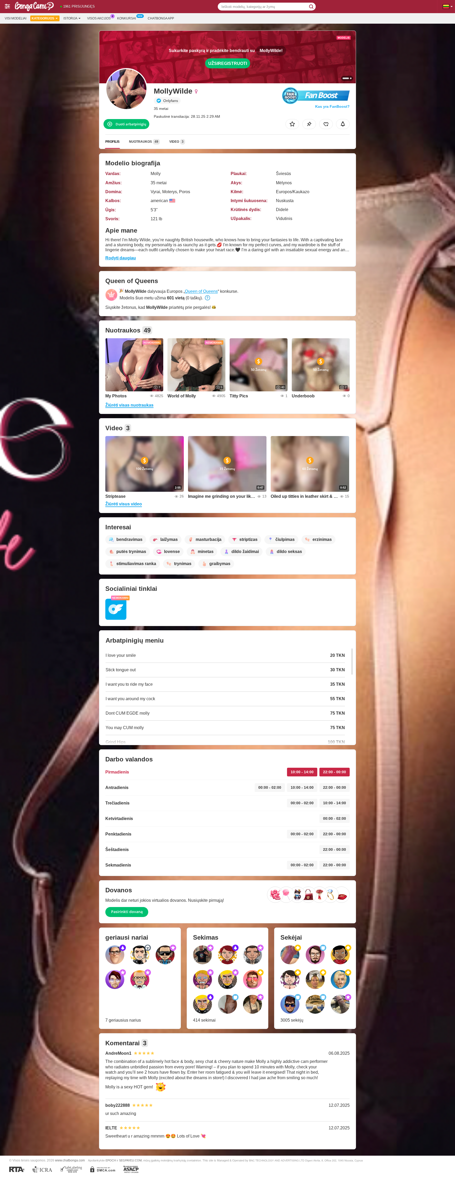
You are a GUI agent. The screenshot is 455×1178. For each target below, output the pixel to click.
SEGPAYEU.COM (130, 1160)
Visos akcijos (99, 18)
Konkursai (126, 18)
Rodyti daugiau (120, 258)
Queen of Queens (201, 291)
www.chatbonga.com (70, 1160)
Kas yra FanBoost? (332, 106)
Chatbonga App (161, 18)
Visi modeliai (15, 18)
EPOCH (111, 1160)
